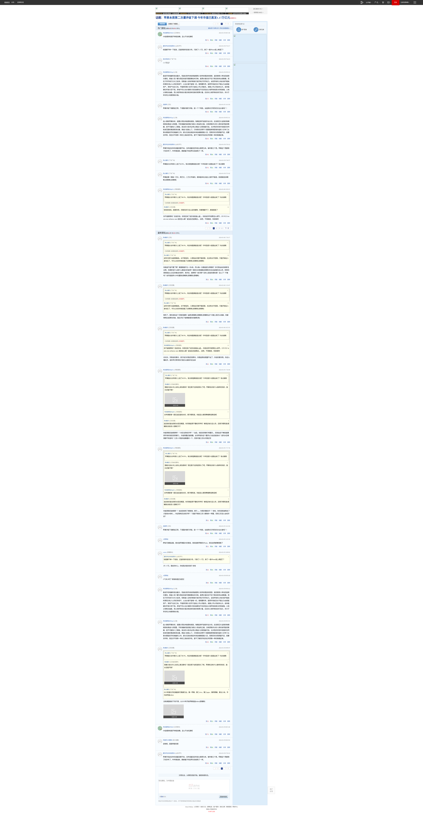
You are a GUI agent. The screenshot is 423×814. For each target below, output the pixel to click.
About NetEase (189, 807)
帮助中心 (235, 807)
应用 (12, 2)
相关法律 (222, 807)
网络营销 (228, 807)
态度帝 (165, 104)
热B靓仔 (166, 207)
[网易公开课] (369, 2)
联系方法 (203, 807)
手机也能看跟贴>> (225, 28)
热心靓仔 (165, 160)
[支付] (383, 2)
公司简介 (196, 807)
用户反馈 (271, 790)
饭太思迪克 (166, 59)
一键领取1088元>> (258, 12)
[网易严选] (377, 2)
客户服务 (216, 807)
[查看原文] (233, 18)
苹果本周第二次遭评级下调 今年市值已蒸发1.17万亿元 (197, 17)
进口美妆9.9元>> (258, 9)
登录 (395, 2)
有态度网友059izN (168, 33)
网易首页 (7, 2)
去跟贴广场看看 (173, 24)
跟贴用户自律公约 (213, 28)
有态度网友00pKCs (168, 189)
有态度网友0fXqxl (168, 72)
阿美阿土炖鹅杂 (167, 740)
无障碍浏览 (20, 2)
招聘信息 (209, 807)
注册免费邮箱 (404, 2)
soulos (164, 552)
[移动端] (362, 2)
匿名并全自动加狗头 (169, 46)
